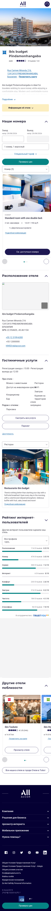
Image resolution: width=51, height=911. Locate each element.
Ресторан (8, 444)
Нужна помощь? (11, 837)
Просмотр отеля (22, 750)
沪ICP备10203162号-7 (11, 893)
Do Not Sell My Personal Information (16, 883)
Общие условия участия (12, 870)
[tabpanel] (25, 219)
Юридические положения (13, 880)
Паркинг (25, 426)
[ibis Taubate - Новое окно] (22, 709)
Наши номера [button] (14, 121)
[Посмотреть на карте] (25, 296)
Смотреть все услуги (25, 418)
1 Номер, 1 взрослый (14, 146)
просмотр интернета (13, 824)
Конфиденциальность (11, 873)
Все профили (10, 540)
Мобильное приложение (15, 830)
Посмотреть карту (28, 76)
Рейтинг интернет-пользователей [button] (18, 520)
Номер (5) (9, 169)
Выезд (34, 131)
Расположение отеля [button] (20, 276)
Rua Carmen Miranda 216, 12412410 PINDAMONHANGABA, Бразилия (22, 73)
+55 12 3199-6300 (14, 337)
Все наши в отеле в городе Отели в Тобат (26, 770)
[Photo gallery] (25, 27)
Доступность (8, 434)
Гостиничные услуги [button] (19, 360)
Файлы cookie (8, 876)
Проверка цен (25, 905)
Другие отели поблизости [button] (14, 685)
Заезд (9, 131)
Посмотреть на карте (18, 739)
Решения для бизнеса (14, 817)
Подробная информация (14, 504)
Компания (7, 811)
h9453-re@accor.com (15, 346)
